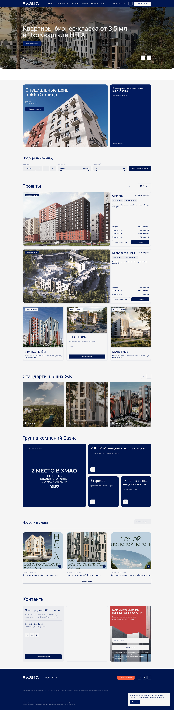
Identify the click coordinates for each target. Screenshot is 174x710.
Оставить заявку (142, 4)
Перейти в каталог (35, 109)
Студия (29, 168)
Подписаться (130, 647)
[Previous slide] (143, 58)
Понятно (135, 702)
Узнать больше (31, 50)
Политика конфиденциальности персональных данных (64, 690)
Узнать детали (117, 144)
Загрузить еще (87, 581)
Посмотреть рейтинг (35, 449)
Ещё (102, 4)
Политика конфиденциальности (153, 697)
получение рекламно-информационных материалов (131, 657)
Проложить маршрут (43, 657)
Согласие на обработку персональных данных (94, 690)
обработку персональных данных (126, 654)
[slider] (61, 170)
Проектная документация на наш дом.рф (34, 690)
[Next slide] (149, 58)
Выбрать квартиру (121, 242)
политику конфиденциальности (130, 652)
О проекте (140, 242)
